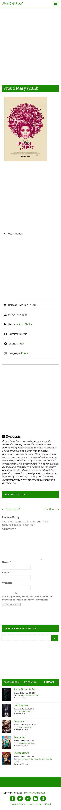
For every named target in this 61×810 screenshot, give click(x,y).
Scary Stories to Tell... (25, 689)
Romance (31, 743)
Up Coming (30, 682)
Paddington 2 (11, 509)
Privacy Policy (17, 804)
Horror (22, 695)
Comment (9, 528)
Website (7, 583)
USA (21, 343)
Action (20, 324)
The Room (51, 509)
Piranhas (18, 721)
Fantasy (16, 761)
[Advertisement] (30, 45)
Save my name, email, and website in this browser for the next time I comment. (27, 598)
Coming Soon (11, 682)
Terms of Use (34, 804)
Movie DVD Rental (12, 3)
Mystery (29, 695)
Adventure (23, 759)
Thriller (29, 324)
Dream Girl (19, 736)
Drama (28, 711)
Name (6, 562)
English (25, 353)
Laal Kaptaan (21, 705)
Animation (33, 759)
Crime (21, 727)
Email (6, 572)
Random (49, 682)
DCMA (47, 804)
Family (49, 759)
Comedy (22, 743)
